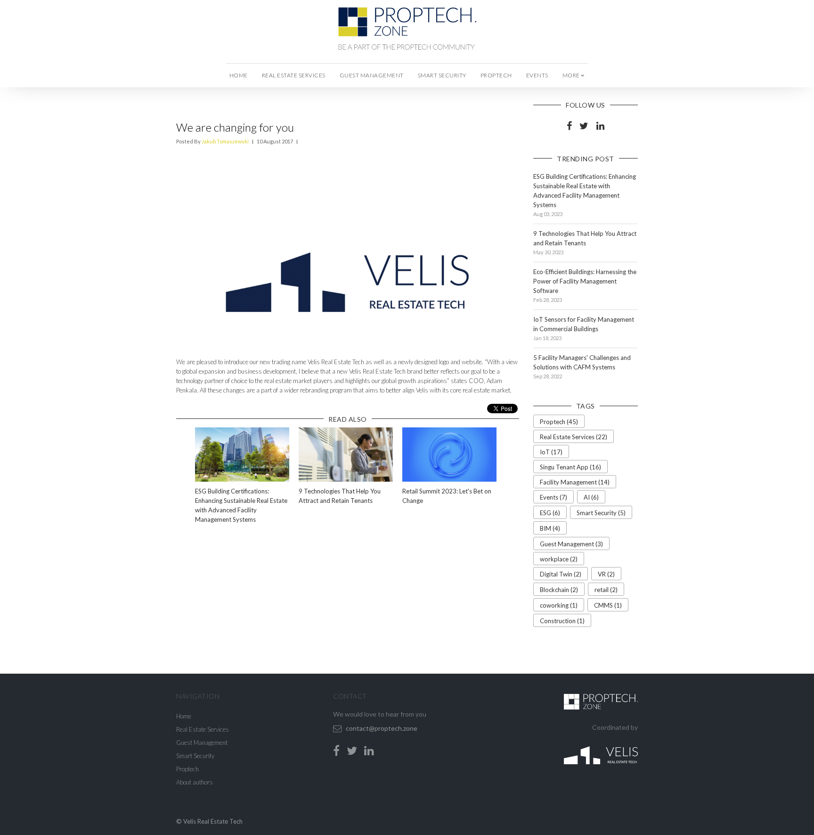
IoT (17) (551, 452)
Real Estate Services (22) (573, 437)
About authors (194, 782)
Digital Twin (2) (560, 574)
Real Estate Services (294, 75)
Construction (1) (562, 621)
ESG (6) (550, 513)
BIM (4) (550, 528)
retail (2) (606, 589)
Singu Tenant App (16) (570, 467)
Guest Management (372, 75)
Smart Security (442, 75)
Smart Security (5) (601, 513)
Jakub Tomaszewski (225, 141)
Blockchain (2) (559, 589)
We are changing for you (235, 127)
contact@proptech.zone (381, 728)
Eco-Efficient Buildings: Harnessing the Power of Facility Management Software (584, 281)
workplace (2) (559, 559)
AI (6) (591, 497)
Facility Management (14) (575, 482)
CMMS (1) (608, 605)
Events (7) (553, 497)
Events (537, 75)
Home (238, 75)
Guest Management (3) (571, 544)
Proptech (496, 75)
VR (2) (606, 574)
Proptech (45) (559, 422)
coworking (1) (559, 605)
